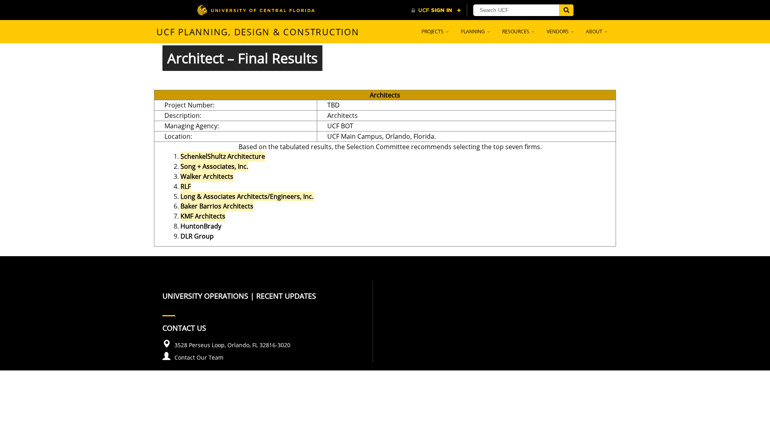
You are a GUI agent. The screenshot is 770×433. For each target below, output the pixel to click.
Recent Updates (286, 296)
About (595, 31)
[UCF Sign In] (436, 10)
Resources (516, 31)
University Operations (205, 296)
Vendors (558, 31)
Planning (473, 31)
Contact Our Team (198, 357)
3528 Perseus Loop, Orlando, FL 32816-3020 (232, 345)
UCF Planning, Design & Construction (257, 32)
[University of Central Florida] (256, 10)
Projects (433, 31)
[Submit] (566, 10)
